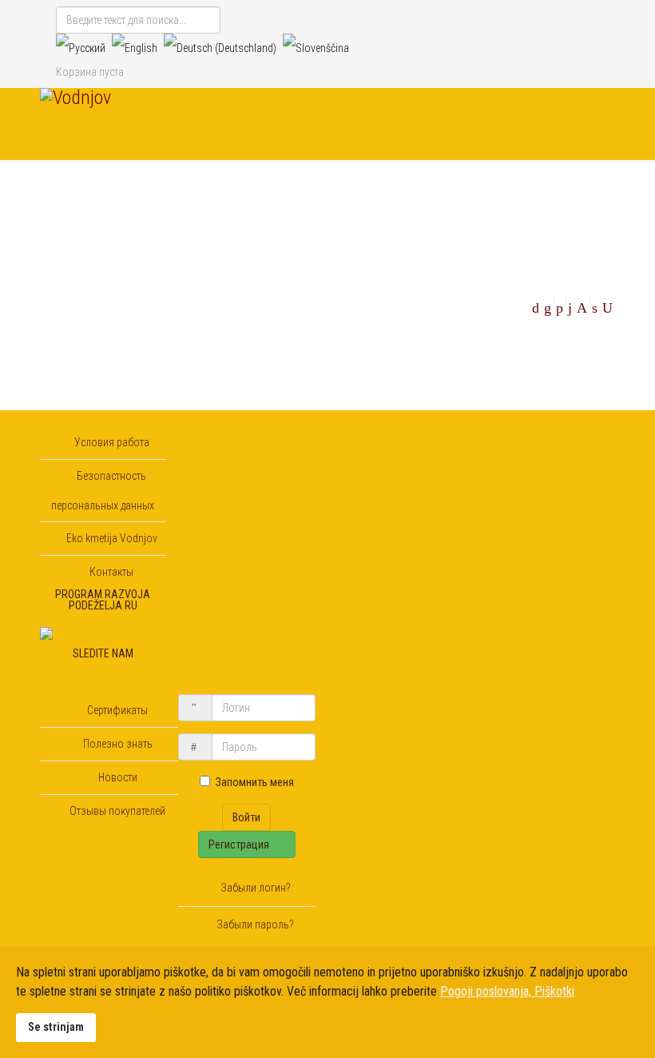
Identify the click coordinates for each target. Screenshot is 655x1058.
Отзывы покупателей (116, 810)
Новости (116, 777)
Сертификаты (116, 710)
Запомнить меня (255, 782)
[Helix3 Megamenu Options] (608, 195)
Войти (246, 817)
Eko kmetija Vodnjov (110, 538)
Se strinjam (56, 1027)
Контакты (110, 571)
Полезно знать (117, 743)
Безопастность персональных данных (102, 490)
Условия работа (110, 442)
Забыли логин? (254, 887)
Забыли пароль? (254, 924)
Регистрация (240, 844)
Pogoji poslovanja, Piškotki (507, 991)
